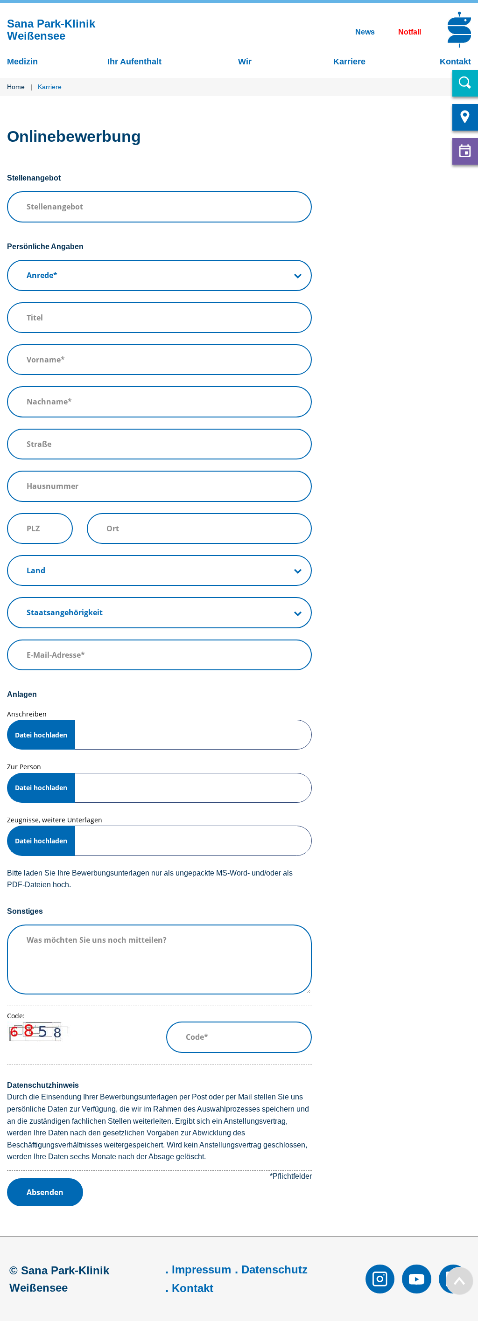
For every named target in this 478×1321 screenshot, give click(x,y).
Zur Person (37, 777)
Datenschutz (274, 1269)
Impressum (201, 1269)
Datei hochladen (41, 734)
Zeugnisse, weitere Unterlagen (54, 830)
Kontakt (192, 1288)
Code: (16, 1015)
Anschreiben (37, 724)
